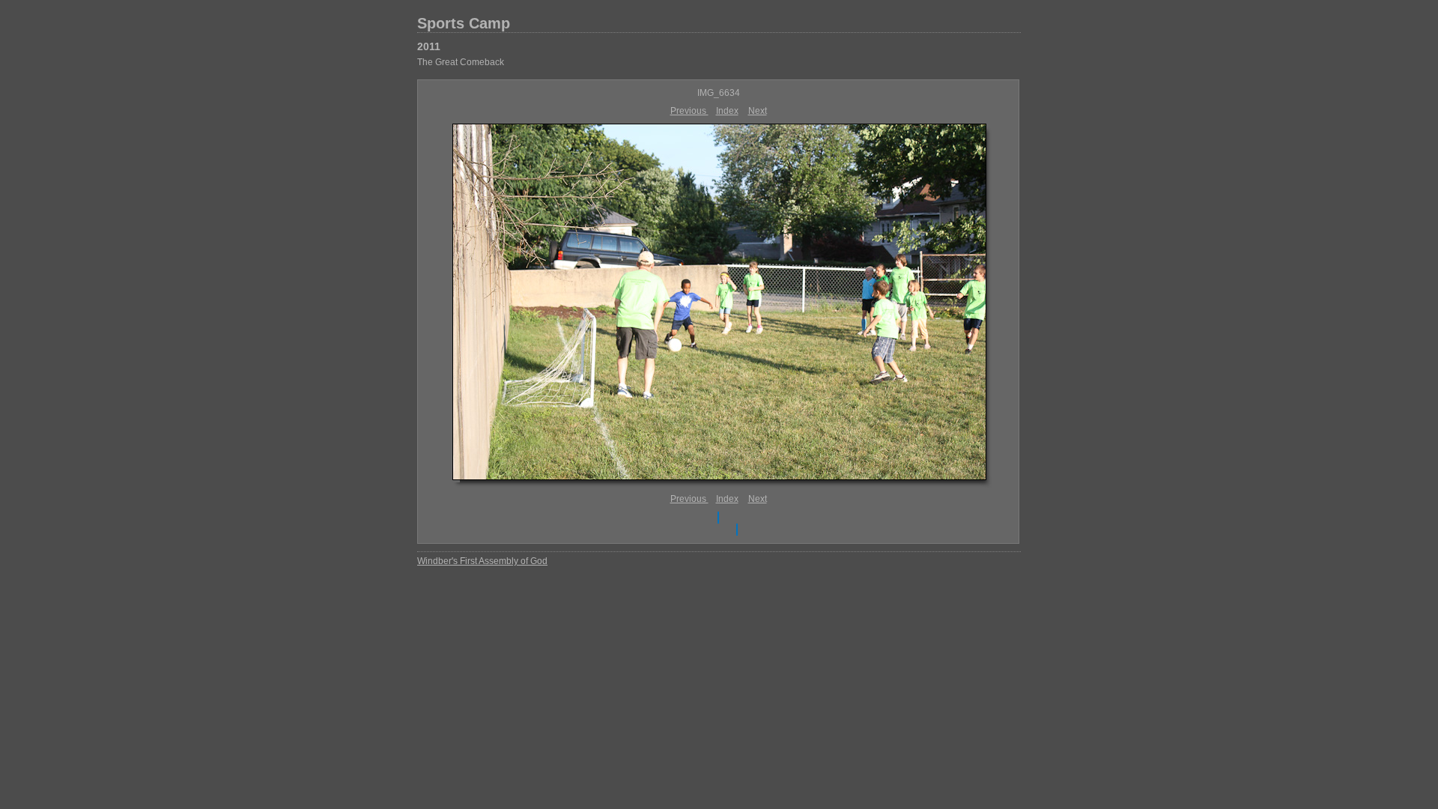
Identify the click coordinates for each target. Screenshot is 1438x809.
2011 (428, 46)
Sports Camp (463, 23)
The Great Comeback (460, 62)
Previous (689, 111)
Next (757, 111)
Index (727, 111)
